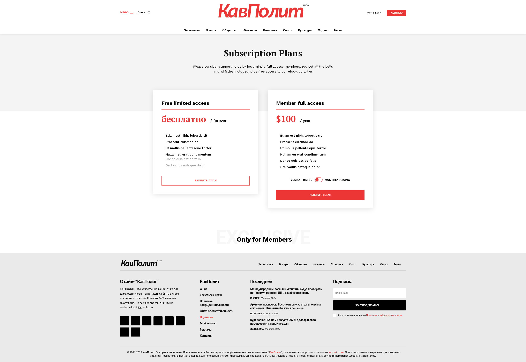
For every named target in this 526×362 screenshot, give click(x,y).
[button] (145, 12)
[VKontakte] (124, 332)
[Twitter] (180, 320)
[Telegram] (169, 320)
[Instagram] (135, 320)
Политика (256, 313)
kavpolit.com (336, 352)
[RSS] (158, 320)
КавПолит (275, 352)
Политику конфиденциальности (384, 315)
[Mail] (146, 320)
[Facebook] (124, 320)
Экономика (257, 329)
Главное (255, 298)
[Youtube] (135, 332)
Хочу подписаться (367, 305)
